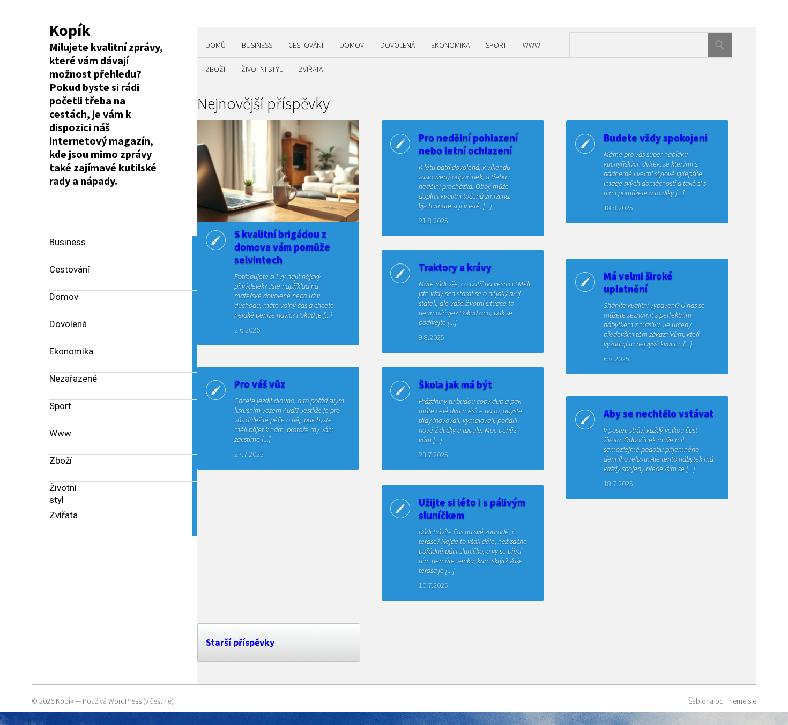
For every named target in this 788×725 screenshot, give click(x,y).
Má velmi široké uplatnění (638, 282)
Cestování (305, 45)
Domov (351, 45)
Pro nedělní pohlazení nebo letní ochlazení (468, 144)
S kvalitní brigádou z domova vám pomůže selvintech (282, 247)
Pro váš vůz (259, 383)
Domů (215, 45)
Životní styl (262, 69)
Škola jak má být (455, 384)
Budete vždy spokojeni (656, 137)
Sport (496, 45)
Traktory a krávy (455, 267)
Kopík (70, 30)
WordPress (125, 701)
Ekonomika (450, 45)
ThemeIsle (740, 701)
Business (257, 45)
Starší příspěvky (240, 642)
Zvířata (311, 69)
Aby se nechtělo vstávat (658, 413)
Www (531, 45)
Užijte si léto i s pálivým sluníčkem (472, 509)
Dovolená (397, 45)
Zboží (215, 69)
